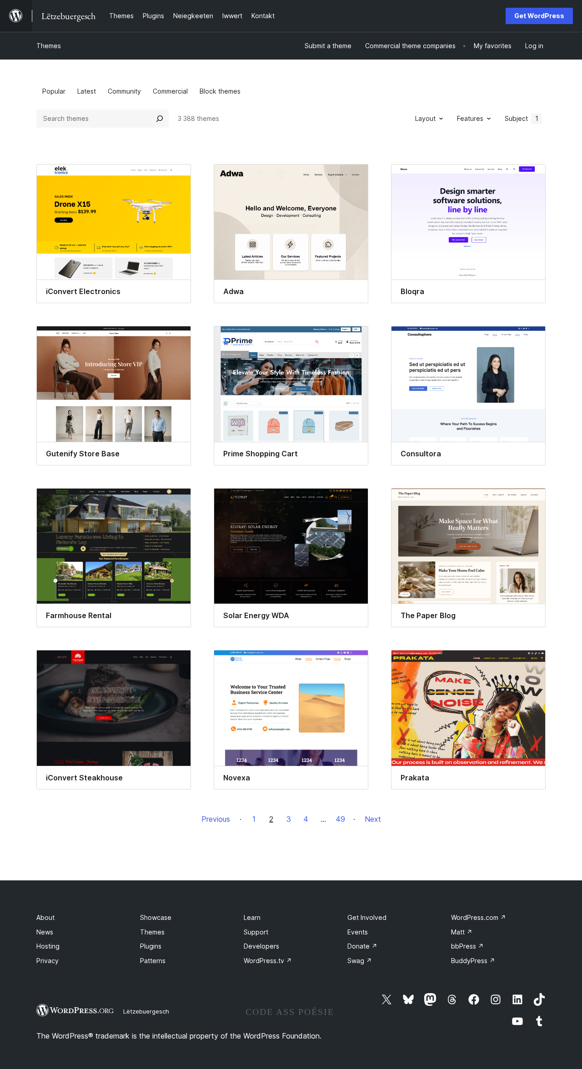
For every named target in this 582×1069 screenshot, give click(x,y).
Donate (362, 946)
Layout (425, 118)
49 (340, 819)
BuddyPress (473, 960)
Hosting (48, 946)
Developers (261, 946)
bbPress (467, 946)
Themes (48, 46)
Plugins (150, 946)
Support (256, 932)
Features (470, 118)
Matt (461, 932)
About (45, 917)
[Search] (160, 119)
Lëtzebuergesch (146, 1011)
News (44, 932)
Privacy (47, 960)
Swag (359, 960)
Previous (215, 819)
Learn (252, 917)
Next (373, 819)
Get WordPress (539, 16)
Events (357, 932)
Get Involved (366, 917)
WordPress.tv (268, 960)
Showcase (155, 917)
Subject (521, 118)
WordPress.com (478, 917)
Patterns (153, 960)
